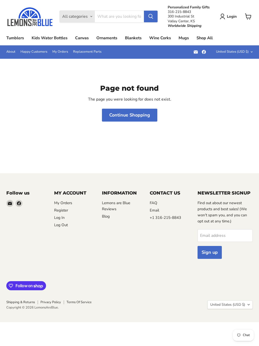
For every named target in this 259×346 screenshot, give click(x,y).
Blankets (133, 38)
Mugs (184, 38)
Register (61, 210)
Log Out (61, 224)
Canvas (82, 38)
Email (154, 210)
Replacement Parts (87, 52)
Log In (59, 217)
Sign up (210, 252)
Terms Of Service (79, 302)
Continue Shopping (129, 115)
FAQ (153, 202)
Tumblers (15, 38)
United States (232, 51)
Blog (106, 216)
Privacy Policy (50, 302)
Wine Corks (160, 38)
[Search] (151, 16)
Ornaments (106, 38)
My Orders (60, 52)
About (10, 52)
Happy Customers (33, 52)
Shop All (205, 38)
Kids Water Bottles (50, 38)
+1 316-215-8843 (165, 217)
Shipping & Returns (20, 302)
